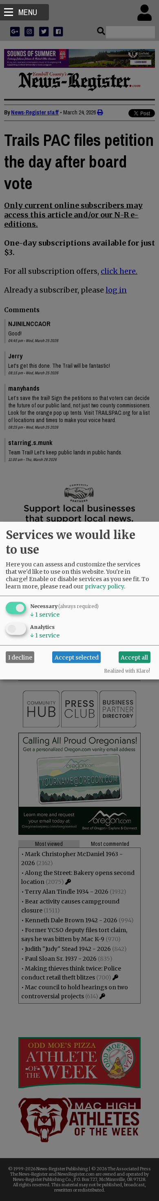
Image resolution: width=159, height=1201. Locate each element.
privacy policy (104, 586)
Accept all (134, 657)
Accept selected (77, 657)
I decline (20, 657)
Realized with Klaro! (127, 671)
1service (45, 614)
